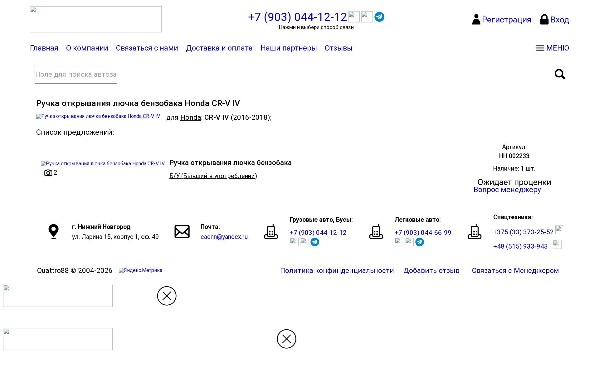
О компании (87, 48)
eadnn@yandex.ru (224, 236)
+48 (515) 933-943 (520, 246)
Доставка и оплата (219, 48)
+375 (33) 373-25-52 (523, 232)
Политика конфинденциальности (337, 270)
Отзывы (339, 48)
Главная (44, 48)
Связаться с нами (147, 48)
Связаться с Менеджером (515, 270)
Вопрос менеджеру (507, 189)
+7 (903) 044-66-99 (423, 232)
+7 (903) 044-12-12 (318, 232)
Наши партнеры (289, 48)
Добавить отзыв (431, 270)
